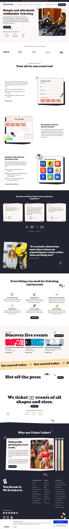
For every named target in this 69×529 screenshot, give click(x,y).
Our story (34, 482)
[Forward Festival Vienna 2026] (14, 342)
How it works (19, 4)
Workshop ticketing (59, 502)
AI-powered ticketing (59, 507)
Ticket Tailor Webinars (59, 482)
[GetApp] (42, 227)
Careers (33, 485)
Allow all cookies (61, 521)
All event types (58, 487)
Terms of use (35, 487)
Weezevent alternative (60, 498)
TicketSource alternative (60, 496)
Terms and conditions (36, 489)
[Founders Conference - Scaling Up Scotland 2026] (34, 342)
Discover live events (59, 489)
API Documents (47, 498)
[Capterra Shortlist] (32, 227)
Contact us (46, 482)
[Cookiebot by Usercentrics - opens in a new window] (6, 527)
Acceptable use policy (36, 494)
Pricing (35, 4)
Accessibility (46, 494)
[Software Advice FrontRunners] (27, 227)
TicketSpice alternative (60, 494)
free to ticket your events (17, 453)
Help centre (46, 489)
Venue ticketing (58, 500)
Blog (45, 500)
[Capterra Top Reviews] (37, 227)
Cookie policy (35, 496)
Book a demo (46, 485)
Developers (46, 496)
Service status (47, 502)
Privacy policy (35, 491)
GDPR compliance (36, 500)
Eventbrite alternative (59, 491)
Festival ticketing (58, 505)
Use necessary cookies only (60, 525)
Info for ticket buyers (36, 498)
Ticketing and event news (60, 485)
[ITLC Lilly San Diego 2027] (54, 342)
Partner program (47, 491)
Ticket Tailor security (36, 502)
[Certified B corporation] (4, 518)
